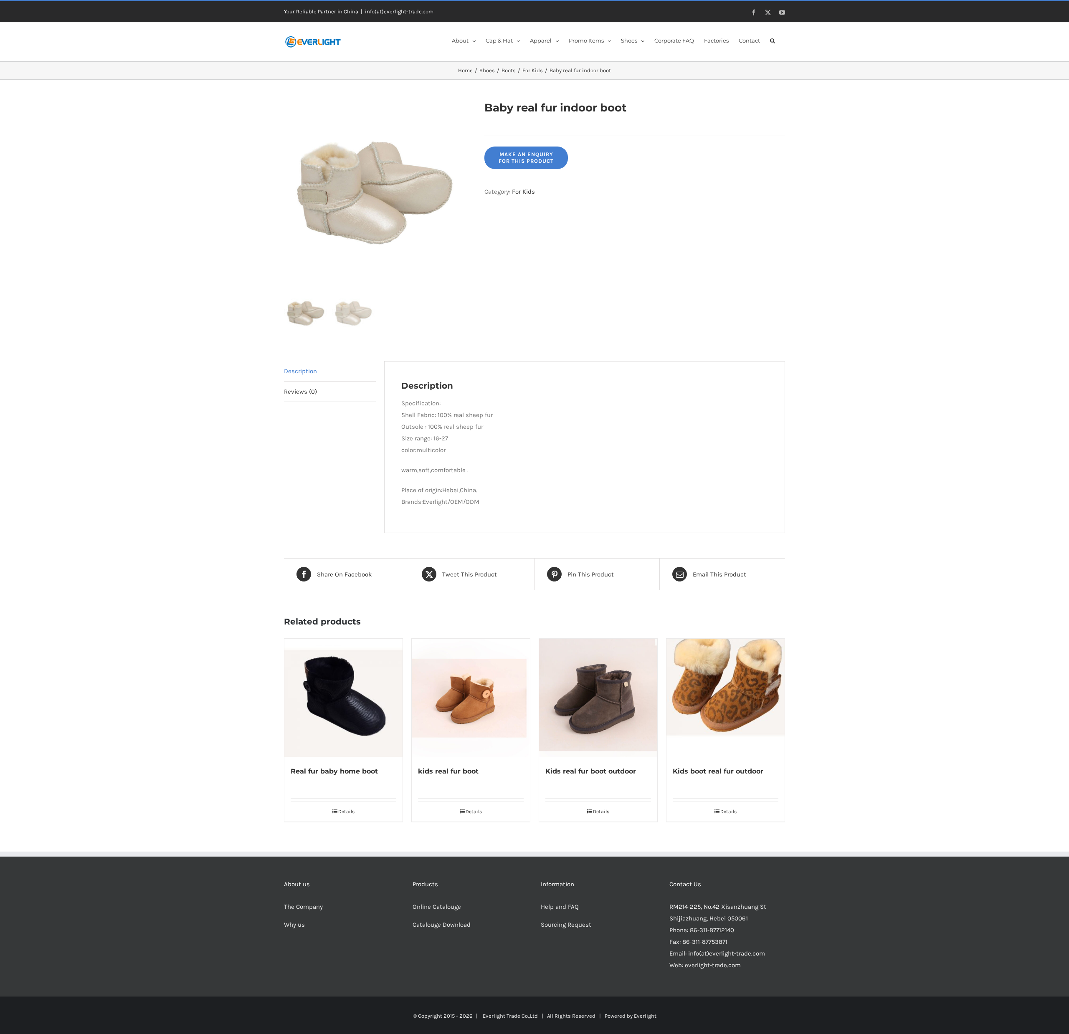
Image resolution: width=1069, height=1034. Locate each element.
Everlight (645, 1016)
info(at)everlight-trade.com (399, 11)
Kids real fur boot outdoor (590, 771)
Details (346, 811)
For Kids (523, 191)
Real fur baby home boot (334, 771)
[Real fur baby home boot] (343, 698)
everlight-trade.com (713, 965)
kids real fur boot (448, 771)
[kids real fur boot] (471, 698)
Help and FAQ (560, 906)
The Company (303, 906)
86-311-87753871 (704, 942)
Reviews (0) (300, 391)
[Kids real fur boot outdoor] (598, 698)
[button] (772, 40)
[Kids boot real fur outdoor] (725, 698)
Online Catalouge (437, 906)
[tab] (330, 371)
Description (300, 371)
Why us (294, 924)
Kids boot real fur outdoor (718, 771)
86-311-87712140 (712, 930)
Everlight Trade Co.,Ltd (510, 1016)
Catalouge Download (442, 924)
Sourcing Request (566, 924)
